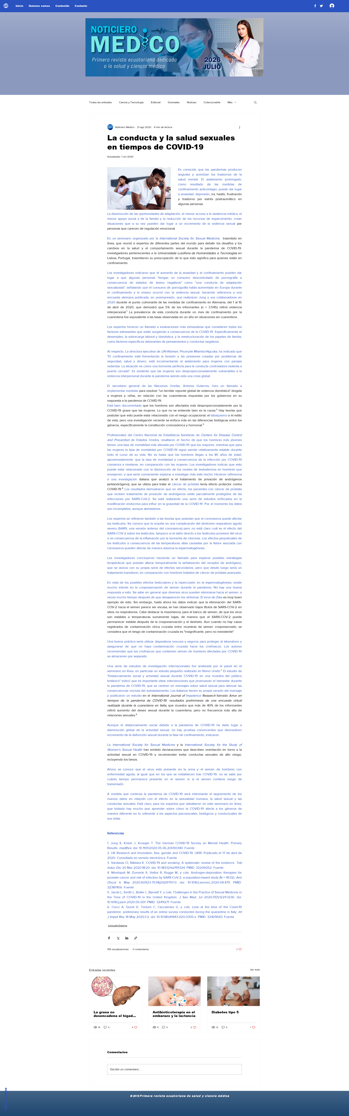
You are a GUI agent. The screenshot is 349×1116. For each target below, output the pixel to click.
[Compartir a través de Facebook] (109, 938)
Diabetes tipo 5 (225, 1012)
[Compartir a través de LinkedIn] (127, 938)
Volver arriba (5, 1099)
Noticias (191, 102)
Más (230, 102)
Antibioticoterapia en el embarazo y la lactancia (174, 1014)
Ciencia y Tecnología (131, 102)
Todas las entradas (100, 102)
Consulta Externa (117, 925)
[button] (255, 102)
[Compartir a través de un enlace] (135, 938)
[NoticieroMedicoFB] (315, 6)
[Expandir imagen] (139, 188)
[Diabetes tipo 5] (233, 991)
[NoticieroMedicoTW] (321, 6)
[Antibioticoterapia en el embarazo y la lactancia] (174, 991)
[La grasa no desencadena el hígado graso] (115, 991)
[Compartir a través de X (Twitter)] (118, 938)
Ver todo (255, 969)
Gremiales (174, 102)
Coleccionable (212, 102)
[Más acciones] (239, 127)
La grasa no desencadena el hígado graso (114, 1014)
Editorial (156, 102)
